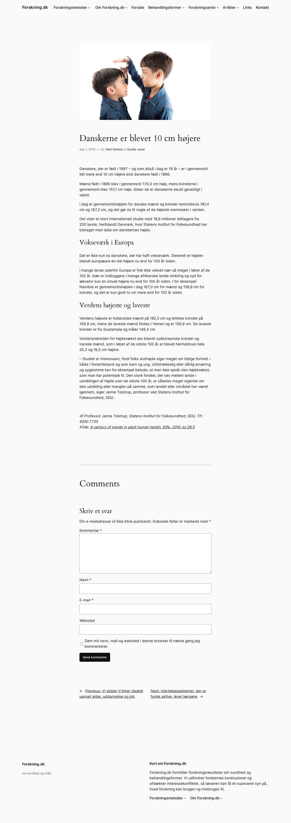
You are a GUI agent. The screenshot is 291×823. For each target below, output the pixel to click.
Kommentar (90, 530)
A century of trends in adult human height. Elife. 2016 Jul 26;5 (142, 427)
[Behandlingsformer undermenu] (183, 7)
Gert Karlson (114, 149)
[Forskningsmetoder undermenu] (89, 7)
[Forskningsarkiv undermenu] (218, 7)
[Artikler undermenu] (238, 7)
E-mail (86, 600)
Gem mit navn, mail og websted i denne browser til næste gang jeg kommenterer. (142, 644)
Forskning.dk (35, 7)
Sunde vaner (136, 149)
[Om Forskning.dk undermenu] (126, 7)
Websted (87, 620)
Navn (85, 580)
